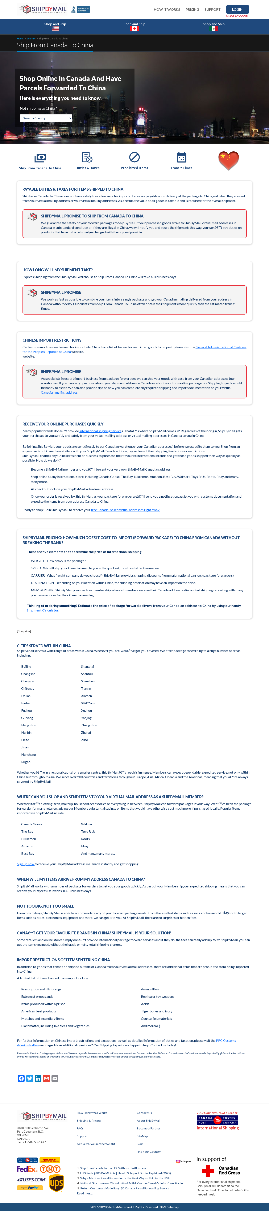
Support (213, 9)
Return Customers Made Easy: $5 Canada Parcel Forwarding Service (124, 1188)
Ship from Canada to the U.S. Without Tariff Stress (113, 1168)
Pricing (192, 9)
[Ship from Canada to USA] (27, 1160)
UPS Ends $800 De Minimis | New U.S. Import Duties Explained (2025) (125, 1173)
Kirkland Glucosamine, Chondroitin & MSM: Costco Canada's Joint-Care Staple (131, 1183)
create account (238, 15)
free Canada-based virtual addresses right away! (125, 510)
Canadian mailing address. (59, 392)
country (31, 38)
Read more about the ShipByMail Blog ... (85, 1193)
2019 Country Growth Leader (217, 1113)
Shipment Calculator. (43, 610)
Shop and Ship (55, 24)
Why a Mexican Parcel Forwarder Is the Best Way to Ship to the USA (125, 1178)
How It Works (167, 9)
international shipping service (100, 431)
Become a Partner (148, 1128)
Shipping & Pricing (89, 1120)
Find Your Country (149, 1151)
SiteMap (142, 1136)
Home (20, 38)
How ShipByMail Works (92, 1113)
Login (237, 9)
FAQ (80, 1128)
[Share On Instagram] (183, 1161)
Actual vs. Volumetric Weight (96, 1144)
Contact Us (144, 1113)
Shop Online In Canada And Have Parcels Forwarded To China (70, 83)
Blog (140, 1144)
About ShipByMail (148, 1120)
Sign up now (26, 864)
